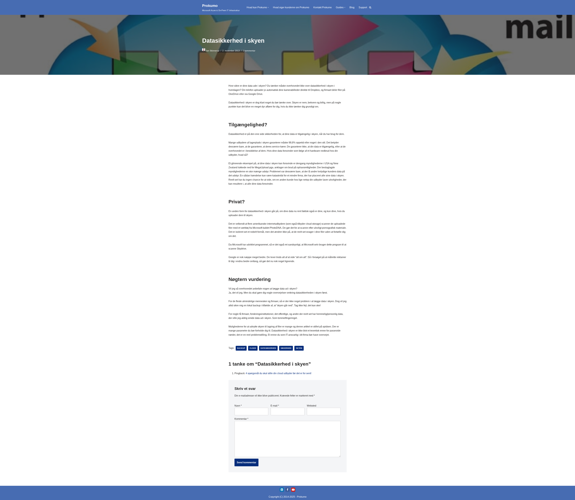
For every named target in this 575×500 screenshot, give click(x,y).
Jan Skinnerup (212, 50)
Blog (351, 7)
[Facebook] (287, 490)
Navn (238, 405)
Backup (241, 348)
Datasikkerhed (268, 348)
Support (363, 7)
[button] (268, 7)
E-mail (275, 405)
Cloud (253, 348)
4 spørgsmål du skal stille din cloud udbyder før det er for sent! (278, 373)
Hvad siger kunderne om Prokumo (291, 7)
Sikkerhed (286, 348)
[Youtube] (293, 490)
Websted (311, 405)
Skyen (299, 348)
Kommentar (241, 419)
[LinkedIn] (282, 490)
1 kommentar (249, 50)
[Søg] (370, 7)
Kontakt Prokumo (322, 7)
